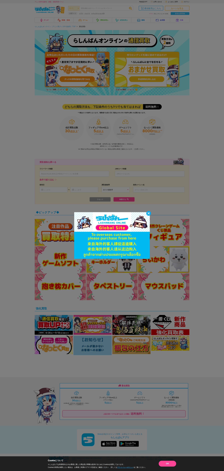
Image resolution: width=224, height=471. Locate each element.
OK (167, 463)
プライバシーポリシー (125, 467)
